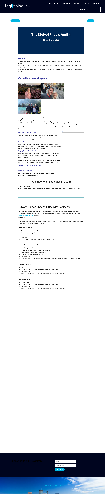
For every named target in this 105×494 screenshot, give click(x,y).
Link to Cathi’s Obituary (25, 170)
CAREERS (86, 4)
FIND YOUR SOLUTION (52, 486)
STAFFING (76, 4)
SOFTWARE (66, 4)
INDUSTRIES (95, 4)
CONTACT (95, 9)
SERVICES (57, 4)
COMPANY (47, 4)
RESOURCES (84, 9)
